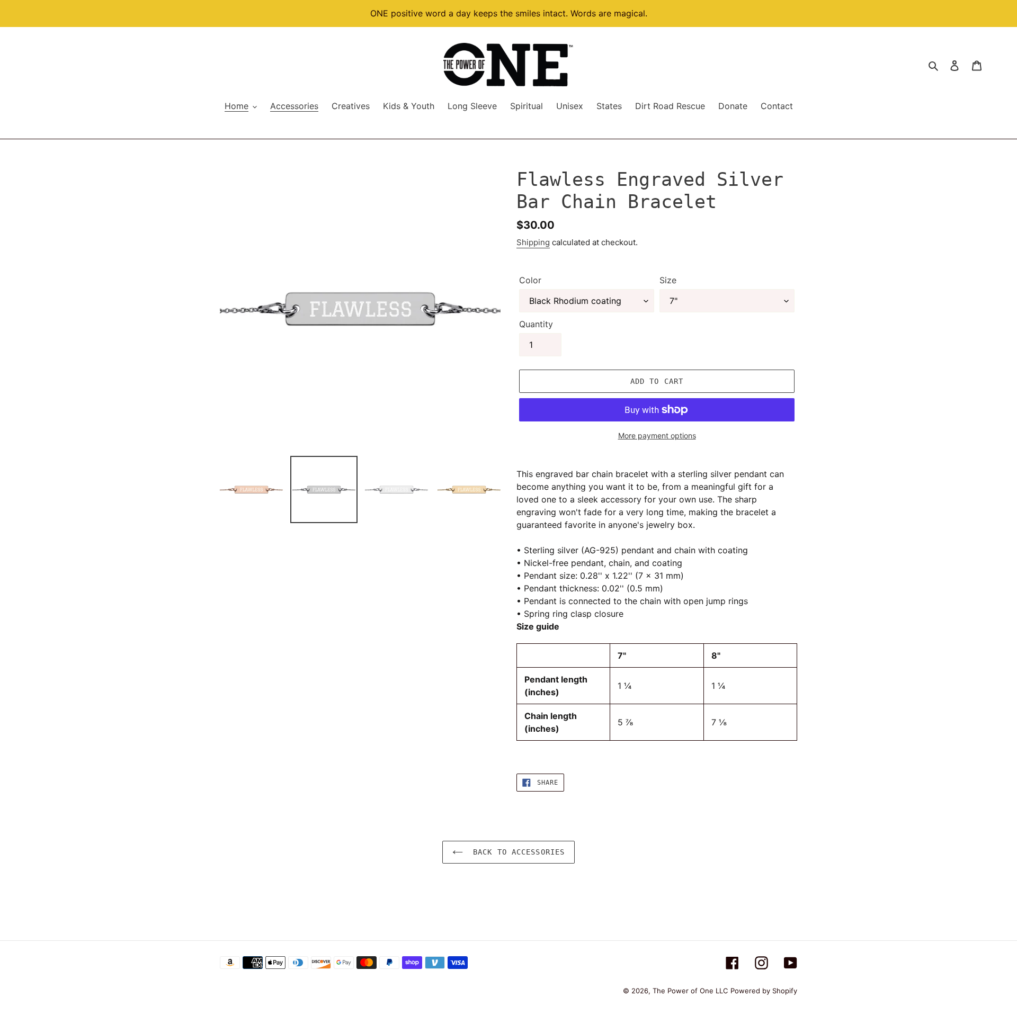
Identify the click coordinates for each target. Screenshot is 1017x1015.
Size (667, 280)
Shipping (533, 242)
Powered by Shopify (763, 990)
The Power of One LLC (690, 990)
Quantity (536, 324)
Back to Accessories (516, 852)
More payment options (657, 435)
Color (530, 280)
